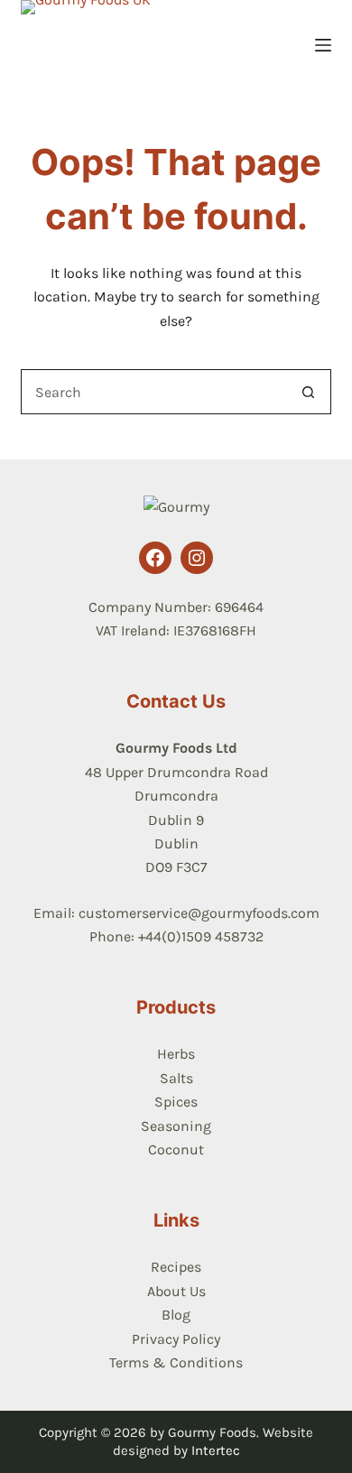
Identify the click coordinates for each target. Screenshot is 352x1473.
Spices (176, 1101)
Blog (176, 1314)
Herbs (176, 1053)
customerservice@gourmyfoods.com (199, 913)
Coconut (176, 1149)
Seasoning (176, 1126)
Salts (176, 1078)
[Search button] (308, 391)
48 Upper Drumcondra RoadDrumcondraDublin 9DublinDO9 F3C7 (176, 820)
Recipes (176, 1266)
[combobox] (154, 391)
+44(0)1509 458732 (201, 936)
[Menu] (323, 45)
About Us (176, 1291)
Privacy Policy (176, 1339)
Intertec (215, 1450)
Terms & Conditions (176, 1362)
